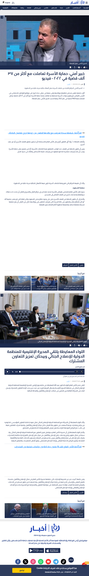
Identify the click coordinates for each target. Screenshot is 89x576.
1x (12, 372)
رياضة (22, 8)
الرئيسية (85, 8)
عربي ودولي (37, 8)
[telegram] (56, 561)
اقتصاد (29, 8)
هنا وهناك (14, 8)
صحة (61, 8)
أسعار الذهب (76, 8)
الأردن (67, 8)
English (7, 2)
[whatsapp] (40, 561)
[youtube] (48, 561)
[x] (25, 561)
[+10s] (81, 372)
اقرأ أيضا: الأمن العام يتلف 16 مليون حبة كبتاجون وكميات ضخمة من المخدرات (48, 446)
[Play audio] (7, 372)
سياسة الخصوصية (50, 572)
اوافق (21, 570)
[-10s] (76, 372)
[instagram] (33, 561)
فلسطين (54, 8)
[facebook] (18, 561)
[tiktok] (63, 561)
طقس (46, 8)
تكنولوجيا (5, 8)
